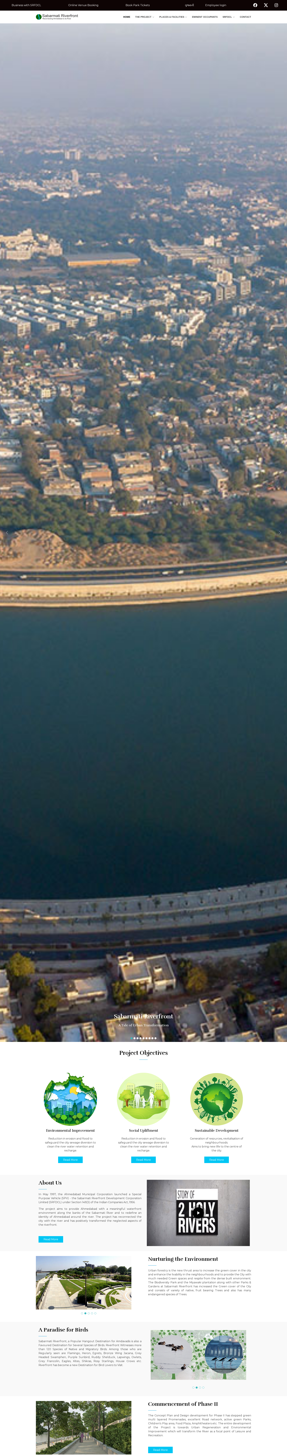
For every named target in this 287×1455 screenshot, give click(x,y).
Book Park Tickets (138, 5)
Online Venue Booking (83, 5)
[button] (21, 532)
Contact (245, 17)
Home (126, 17)
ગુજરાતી (189, 5)
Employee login (215, 5)
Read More (70, 1159)
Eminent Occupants (205, 17)
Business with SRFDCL (26, 5)
